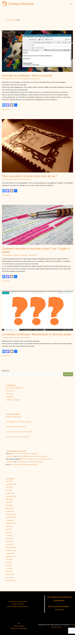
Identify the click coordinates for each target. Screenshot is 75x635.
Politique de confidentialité (18, 628)
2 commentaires (7, 78)
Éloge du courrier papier (13, 416)
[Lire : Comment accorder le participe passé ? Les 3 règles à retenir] (37, 224)
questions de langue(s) (20, 255)
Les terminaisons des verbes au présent (18, 421)
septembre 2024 (11, 496)
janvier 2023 (10, 544)
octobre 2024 (10, 493)
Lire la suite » (6, 109)
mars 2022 (9, 571)
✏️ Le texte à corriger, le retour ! (16, 426)
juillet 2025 (9, 487)
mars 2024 (9, 505)
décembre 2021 (11, 580)
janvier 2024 (10, 511)
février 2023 (10, 541)
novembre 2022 (11, 550)
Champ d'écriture (21, 4)
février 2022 (10, 574)
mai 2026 (9, 481)
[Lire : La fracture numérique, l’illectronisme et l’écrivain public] (37, 310)
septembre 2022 (11, 556)
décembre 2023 (11, 514)
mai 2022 (9, 565)
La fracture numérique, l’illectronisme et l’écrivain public (36, 334)
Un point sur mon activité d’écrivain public (19, 432)
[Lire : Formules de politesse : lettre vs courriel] (37, 51)
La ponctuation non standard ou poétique (24, 453)
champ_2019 (10, 456)
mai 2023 (9, 532)
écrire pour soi (16, 179)
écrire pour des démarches (21, 78)
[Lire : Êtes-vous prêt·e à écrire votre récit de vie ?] (37, 145)
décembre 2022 (11, 547)
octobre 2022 (10, 553)
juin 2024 (9, 502)
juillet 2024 (9, 499)
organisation (10, 397)
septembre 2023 (11, 523)
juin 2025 (9, 490)
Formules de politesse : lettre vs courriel (27, 75)
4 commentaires (7, 255)
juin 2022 (9, 562)
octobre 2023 (10, 520)
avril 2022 (9, 568)
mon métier (17, 337)
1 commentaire (6, 179)
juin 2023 (9, 529)
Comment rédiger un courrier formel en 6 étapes (32, 456)
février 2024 (10, 508)
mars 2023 (9, 538)
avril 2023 (9, 535)
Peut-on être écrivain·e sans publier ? (17, 437)
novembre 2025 (11, 484)
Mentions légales (18, 626)
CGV (18, 623)
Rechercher (5, 371)
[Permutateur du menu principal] (71, 4)
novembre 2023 (11, 517)
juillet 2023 (9, 526)
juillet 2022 (9, 559)
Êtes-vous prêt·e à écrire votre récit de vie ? (29, 176)
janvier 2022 (10, 577)
